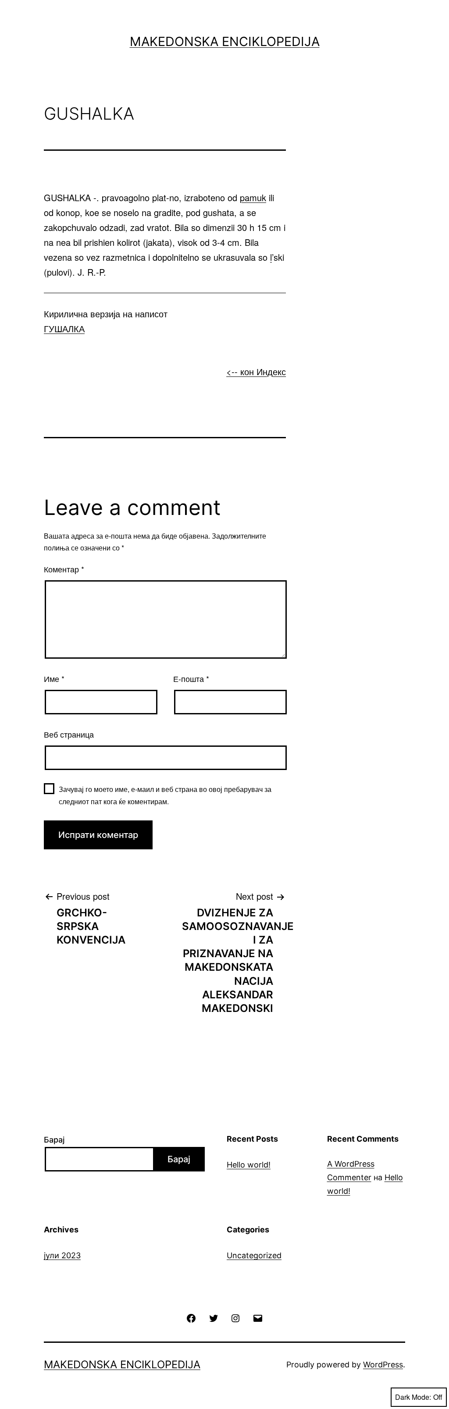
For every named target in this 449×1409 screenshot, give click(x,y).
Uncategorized (254, 1255)
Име (54, 678)
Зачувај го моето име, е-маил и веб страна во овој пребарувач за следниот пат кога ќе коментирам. (165, 795)
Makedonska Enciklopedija (225, 41)
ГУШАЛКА (64, 328)
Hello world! (249, 1164)
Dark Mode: (413, 1397)
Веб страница (69, 734)
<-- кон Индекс (256, 371)
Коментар (64, 569)
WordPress (383, 1364)
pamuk (253, 197)
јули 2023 (62, 1255)
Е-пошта (191, 678)
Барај (54, 1139)
